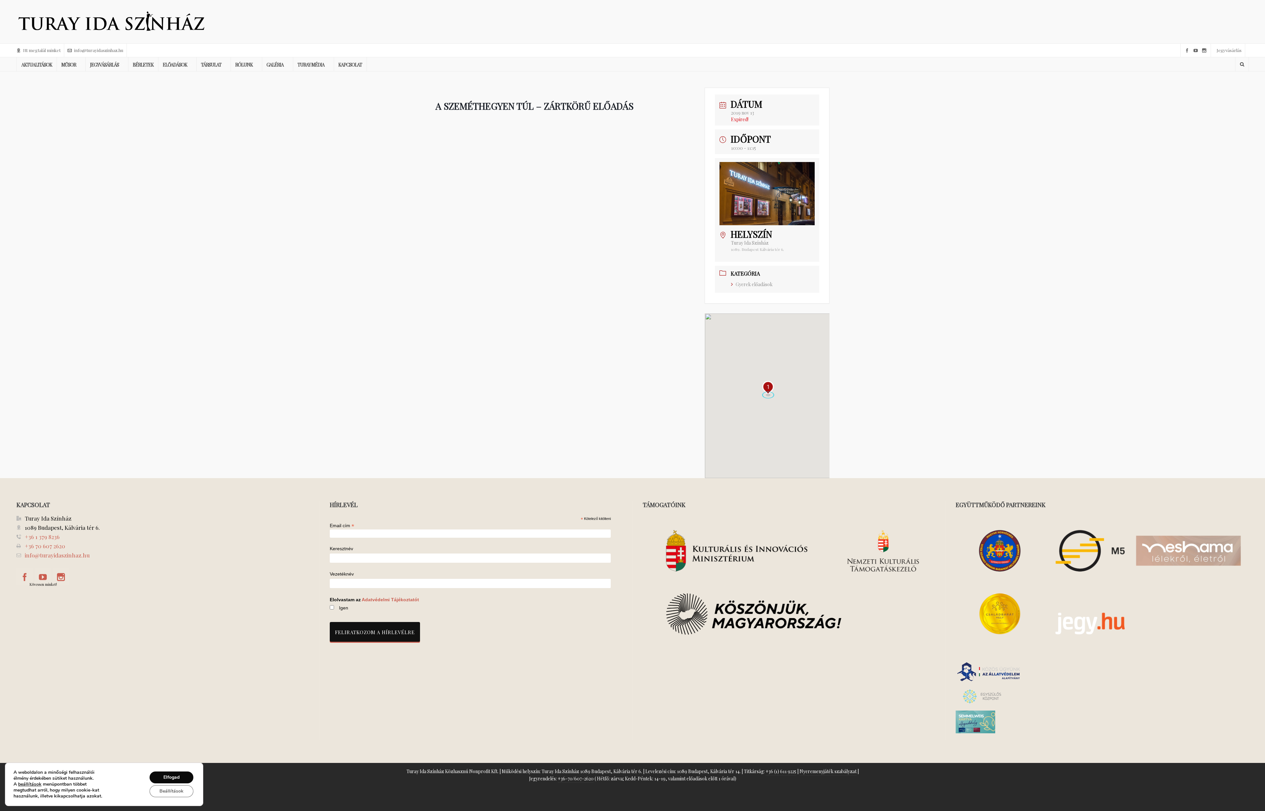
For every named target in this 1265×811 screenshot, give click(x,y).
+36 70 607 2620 (45, 546)
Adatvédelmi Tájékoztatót (390, 599)
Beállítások (171, 791)
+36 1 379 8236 (42, 536)
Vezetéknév (342, 574)
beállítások (30, 784)
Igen (343, 607)
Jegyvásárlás (1229, 50)
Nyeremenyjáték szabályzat (828, 771)
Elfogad (171, 777)
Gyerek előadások (754, 284)
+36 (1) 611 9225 (781, 771)
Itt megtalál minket (42, 50)
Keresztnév (341, 548)
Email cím (342, 525)
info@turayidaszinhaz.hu (98, 50)
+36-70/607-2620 (576, 778)
